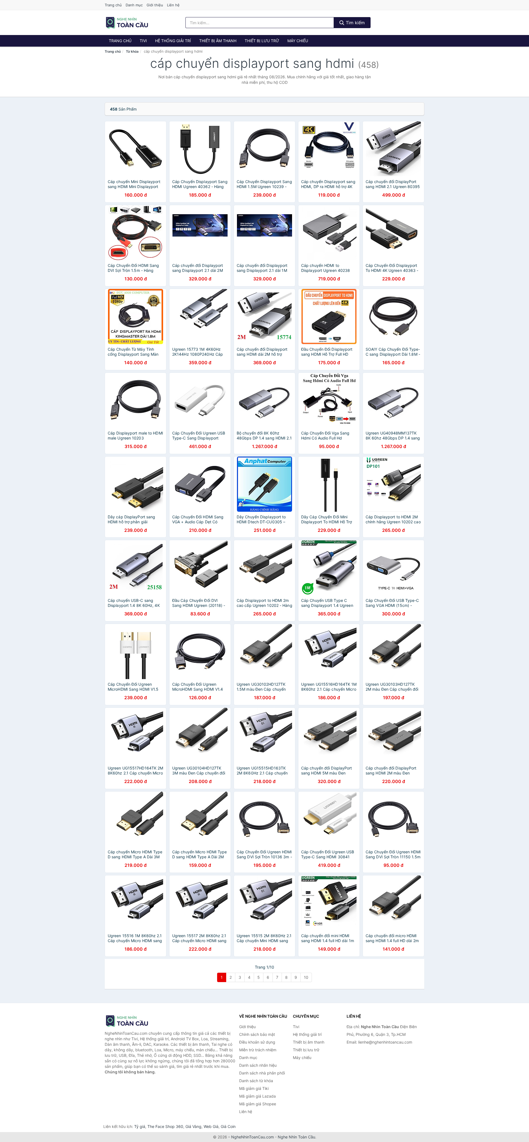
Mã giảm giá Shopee (257, 1103)
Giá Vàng (193, 1126)
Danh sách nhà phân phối (262, 1073)
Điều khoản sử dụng (257, 1042)
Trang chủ (113, 5)
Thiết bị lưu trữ (262, 40)
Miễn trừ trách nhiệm (257, 1049)
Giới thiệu (155, 5)
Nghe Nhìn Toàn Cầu (296, 1137)
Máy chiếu (297, 40)
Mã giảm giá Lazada (257, 1096)
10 (306, 977)
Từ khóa (132, 51)
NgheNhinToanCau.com (252, 1137)
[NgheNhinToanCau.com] (127, 23)
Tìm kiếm (354, 22)
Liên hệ (173, 5)
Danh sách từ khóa (256, 1080)
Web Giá (211, 1126)
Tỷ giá (139, 1126)
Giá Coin (228, 1126)
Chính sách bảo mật (257, 1034)
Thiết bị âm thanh (217, 40)
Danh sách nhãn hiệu (258, 1065)
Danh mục (134, 5)
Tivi (143, 40)
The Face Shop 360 (165, 1126)
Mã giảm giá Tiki (254, 1088)
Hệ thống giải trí (173, 40)
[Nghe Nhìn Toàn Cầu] (132, 1021)
